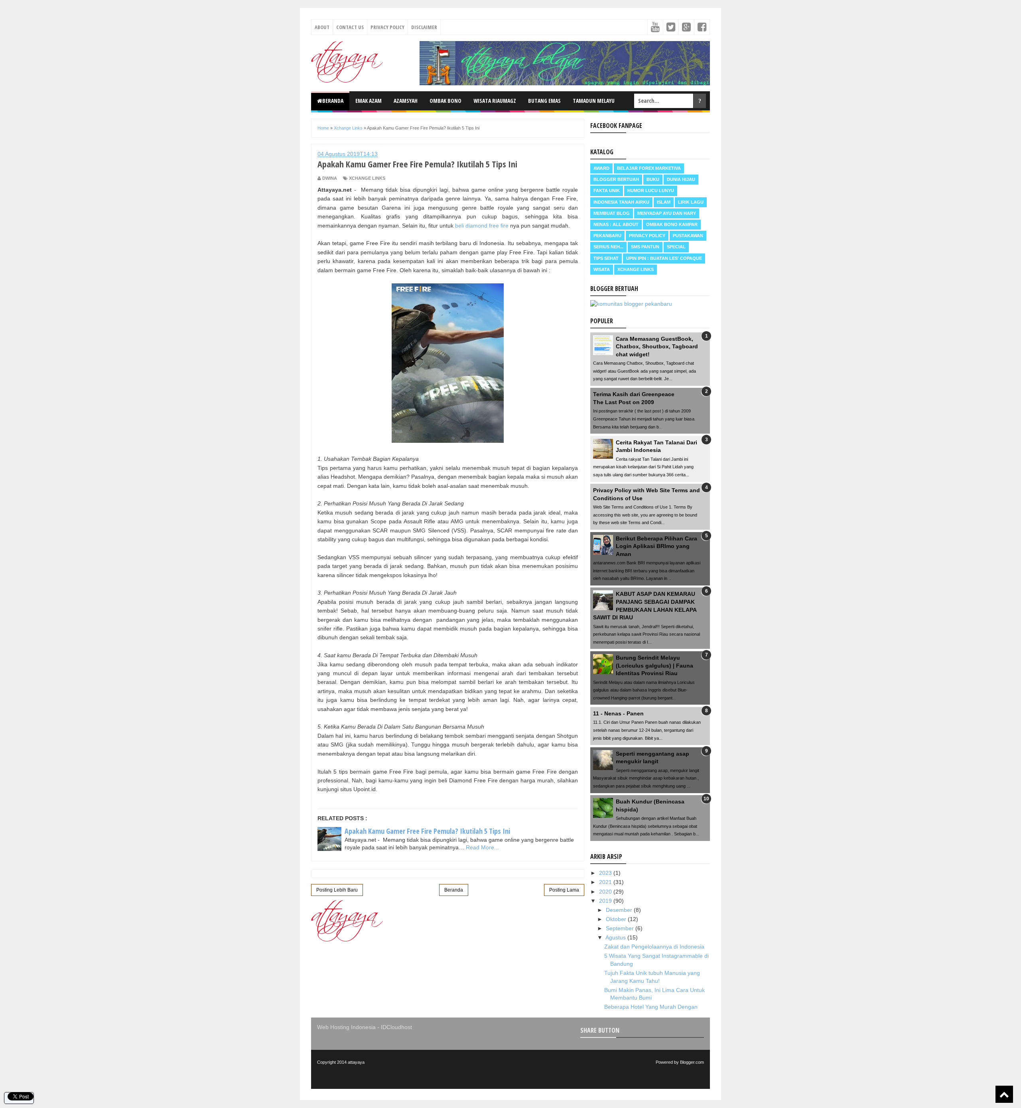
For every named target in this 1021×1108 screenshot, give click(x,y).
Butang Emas (544, 100)
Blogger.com (692, 1062)
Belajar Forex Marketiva (649, 168)
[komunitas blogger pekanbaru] (631, 304)
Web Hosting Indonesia (346, 1027)
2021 (606, 882)
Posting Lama (564, 890)
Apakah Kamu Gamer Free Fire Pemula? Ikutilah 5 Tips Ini (427, 831)
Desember (620, 910)
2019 (606, 901)
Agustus (616, 937)
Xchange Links (367, 178)
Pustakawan (688, 235)
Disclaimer (424, 27)
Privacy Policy (387, 27)
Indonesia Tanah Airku (621, 202)
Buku (653, 179)
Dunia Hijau (681, 179)
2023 (606, 873)
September (620, 928)
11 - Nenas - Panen (618, 713)
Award (601, 168)
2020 (606, 891)
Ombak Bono (445, 100)
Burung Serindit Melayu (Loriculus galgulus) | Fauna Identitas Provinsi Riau (654, 665)
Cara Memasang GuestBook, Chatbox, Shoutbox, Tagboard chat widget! (657, 347)
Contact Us (350, 27)
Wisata (601, 269)
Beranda (332, 100)
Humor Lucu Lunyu (650, 190)
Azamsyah (406, 100)
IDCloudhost (396, 1027)
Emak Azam (368, 100)
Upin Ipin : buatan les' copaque (664, 258)
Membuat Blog (611, 213)
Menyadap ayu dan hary (666, 213)
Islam (663, 202)
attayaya (356, 1062)
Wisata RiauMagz (494, 100)
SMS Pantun (645, 246)
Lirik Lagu (691, 202)
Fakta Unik (606, 190)
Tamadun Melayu (594, 100)
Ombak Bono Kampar (672, 224)
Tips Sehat (606, 258)
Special (676, 246)
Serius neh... (608, 246)
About (322, 27)
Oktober (617, 919)
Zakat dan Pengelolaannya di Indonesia (654, 946)
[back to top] (1004, 1094)
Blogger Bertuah (616, 179)
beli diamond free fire (482, 225)
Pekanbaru (607, 235)
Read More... (482, 847)
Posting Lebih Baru (337, 890)
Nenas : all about (616, 224)
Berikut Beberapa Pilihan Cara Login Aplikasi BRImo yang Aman (656, 546)
